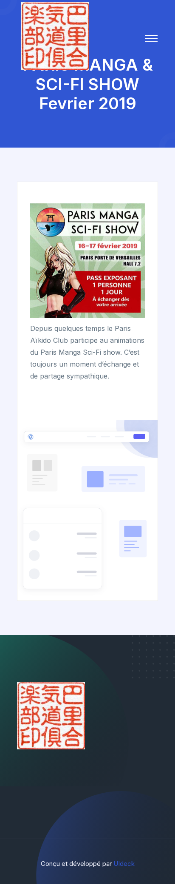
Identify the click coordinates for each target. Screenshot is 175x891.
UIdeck (124, 864)
